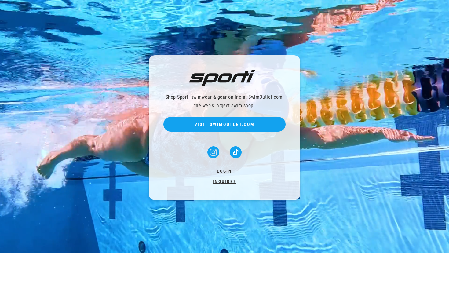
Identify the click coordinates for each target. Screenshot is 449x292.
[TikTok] (235, 156)
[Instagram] (214, 156)
